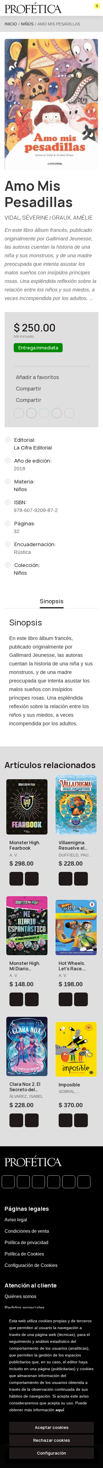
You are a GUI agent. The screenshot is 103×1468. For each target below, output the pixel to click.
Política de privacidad (26, 1242)
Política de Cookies (24, 1254)
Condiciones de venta (27, 1231)
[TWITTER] (38, 1181)
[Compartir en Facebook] (19, 413)
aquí (60, 1410)
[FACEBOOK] (23, 1181)
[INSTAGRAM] (53, 1181)
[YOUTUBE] (84, 1181)
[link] (32, 879)
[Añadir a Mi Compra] (16, 879)
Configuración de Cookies (31, 1265)
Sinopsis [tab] (52, 601)
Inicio (11, 24)
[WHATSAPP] (8, 1181)
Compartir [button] (28, 388)
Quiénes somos (20, 1296)
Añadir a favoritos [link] (37, 377)
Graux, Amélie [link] (72, 217)
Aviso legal (16, 1219)
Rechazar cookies (51, 1440)
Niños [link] (20, 573)
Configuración (51, 1453)
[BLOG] (68, 1181)
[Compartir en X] (31, 413)
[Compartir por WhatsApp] (44, 413)
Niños (27, 24)
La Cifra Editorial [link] (33, 448)
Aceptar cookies (51, 1427)
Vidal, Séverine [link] (26, 217)
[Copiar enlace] (69, 413)
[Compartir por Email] (57, 413)
